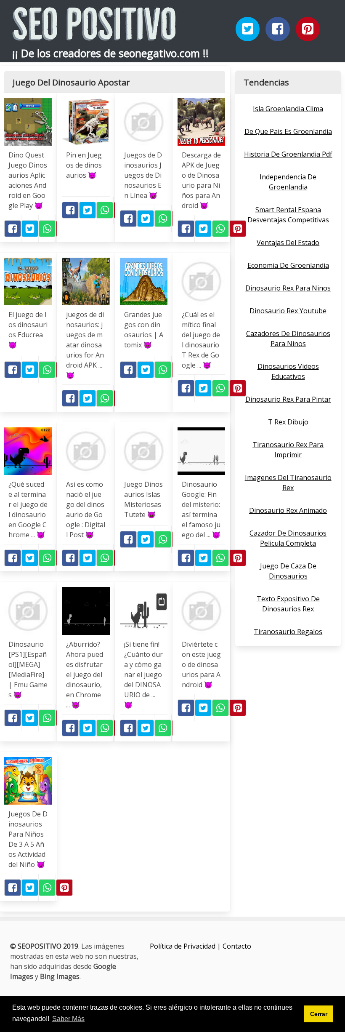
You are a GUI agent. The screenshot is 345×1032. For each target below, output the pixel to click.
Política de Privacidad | (186, 946)
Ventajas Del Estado (288, 242)
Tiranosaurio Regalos (288, 631)
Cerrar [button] (318, 1014)
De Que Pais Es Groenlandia (288, 131)
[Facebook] (277, 29)
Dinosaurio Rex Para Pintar (288, 399)
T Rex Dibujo (288, 422)
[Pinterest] (308, 29)
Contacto (237, 946)
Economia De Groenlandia (288, 265)
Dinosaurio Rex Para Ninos (288, 288)
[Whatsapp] (47, 228)
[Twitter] (248, 29)
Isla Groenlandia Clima (288, 108)
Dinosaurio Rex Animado (288, 510)
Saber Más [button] (68, 1018)
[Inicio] (94, 34)
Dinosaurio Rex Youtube (287, 310)
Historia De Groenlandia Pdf (288, 154)
